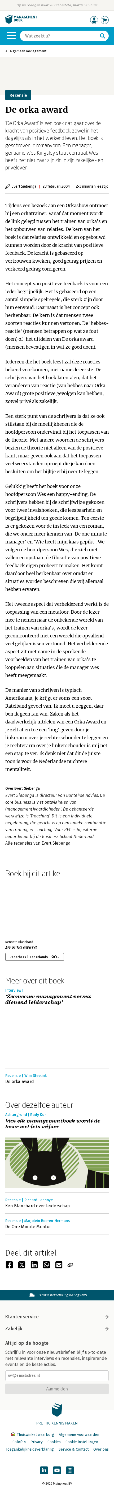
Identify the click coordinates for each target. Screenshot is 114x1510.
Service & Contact (74, 1449)
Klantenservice (22, 1317)
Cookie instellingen (81, 1442)
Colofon (19, 1442)
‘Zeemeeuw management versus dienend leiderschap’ (48, 1000)
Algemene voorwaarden (79, 1434)
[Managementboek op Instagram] (70, 1470)
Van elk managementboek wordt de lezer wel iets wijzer (52, 1124)
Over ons (101, 1449)
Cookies (54, 1442)
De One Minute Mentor (28, 1226)
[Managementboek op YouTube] (57, 1470)
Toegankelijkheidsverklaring (30, 1449)
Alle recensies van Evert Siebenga (38, 843)
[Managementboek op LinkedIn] (44, 1470)
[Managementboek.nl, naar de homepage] (21, 22)
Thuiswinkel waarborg (35, 1434)
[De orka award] (23, 907)
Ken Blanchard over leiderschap (37, 1205)
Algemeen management (28, 51)
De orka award (78, 339)
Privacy (36, 1442)
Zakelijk (13, 1329)
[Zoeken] (102, 36)
